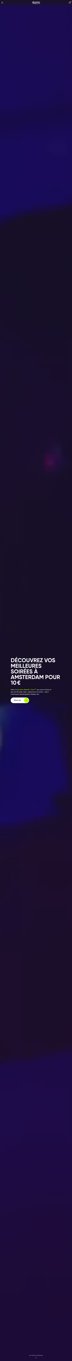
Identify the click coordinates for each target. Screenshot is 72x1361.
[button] (20, 700)
